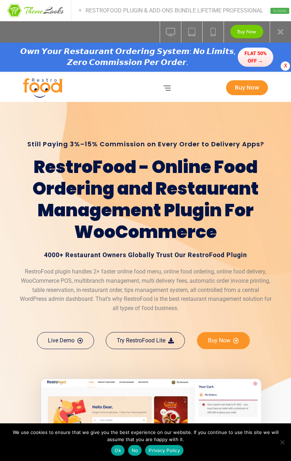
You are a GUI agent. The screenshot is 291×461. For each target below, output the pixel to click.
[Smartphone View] (213, 32)
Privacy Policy (164, 450)
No (135, 450)
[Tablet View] (191, 32)
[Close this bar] (280, 32)
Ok (118, 450)
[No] (282, 442)
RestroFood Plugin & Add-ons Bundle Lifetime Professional (178, 10)
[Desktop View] (170, 32)
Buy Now (246, 31)
